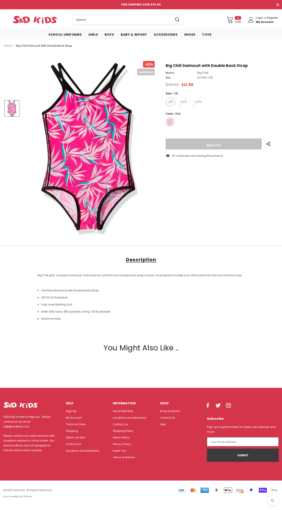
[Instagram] (228, 406)
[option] (90, 149)
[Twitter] (218, 406)
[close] (277, 4)
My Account (265, 22)
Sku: (168, 77)
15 (173, 156)
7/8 (170, 102)
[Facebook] (208, 406)
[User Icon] (251, 20)
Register (272, 18)
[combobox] (122, 20)
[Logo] (34, 20)
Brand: (170, 73)
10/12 (184, 102)
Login (260, 18)
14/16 (198, 102)
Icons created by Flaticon (17, 496)
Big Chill (202, 73)
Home (8, 46)
